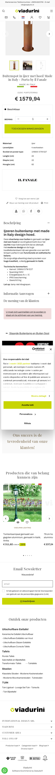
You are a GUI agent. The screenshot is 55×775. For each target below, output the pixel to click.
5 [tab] (33, 557)
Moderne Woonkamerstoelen (16, 678)
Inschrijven (28, 601)
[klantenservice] (14, 17)
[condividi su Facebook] (31, 211)
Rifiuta (27, 423)
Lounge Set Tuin (22, 687)
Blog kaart (43, 746)
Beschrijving (12, 223)
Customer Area (11, 732)
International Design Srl (18, 720)
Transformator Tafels (11, 663)
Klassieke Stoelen (10, 673)
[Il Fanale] (27, 180)
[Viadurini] (27, 11)
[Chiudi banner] (51, 349)
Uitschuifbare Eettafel (15, 629)
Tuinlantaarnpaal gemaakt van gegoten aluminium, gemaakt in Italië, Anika (22, 537)
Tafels (6, 651)
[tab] (27, 222)
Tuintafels (32, 663)
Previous (5, 34)
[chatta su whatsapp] (4, 770)
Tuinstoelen (37, 678)
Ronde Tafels (8, 656)
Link (46, 594)
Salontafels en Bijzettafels (13, 660)
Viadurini (8, 726)
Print (46, 203)
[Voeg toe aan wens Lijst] (27, 522)
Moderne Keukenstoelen (31, 673)
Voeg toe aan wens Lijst (28, 199)
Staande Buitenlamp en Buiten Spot (29, 333)
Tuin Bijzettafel (9, 692)
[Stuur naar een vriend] (16, 211)
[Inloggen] (32, 17)
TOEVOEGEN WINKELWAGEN (27, 128)
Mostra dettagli (38, 396)
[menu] (51, 10)
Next (49, 34)
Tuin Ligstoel (8, 687)
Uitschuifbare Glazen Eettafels (17, 642)
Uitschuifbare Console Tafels (16, 646)
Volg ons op (9, 738)
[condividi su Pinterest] (38, 211)
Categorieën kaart (29, 746)
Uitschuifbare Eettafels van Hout (18, 638)
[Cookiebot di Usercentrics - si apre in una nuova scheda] (33, 349)
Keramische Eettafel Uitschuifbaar (17, 634)
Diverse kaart (26, 749)
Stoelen (7, 668)
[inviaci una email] (6, 17)
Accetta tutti (28, 405)
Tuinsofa (35, 687)
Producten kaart (12, 746)
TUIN (5, 682)
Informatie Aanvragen (19, 293)
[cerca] (3, 10)
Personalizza (26, 414)
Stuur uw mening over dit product (23, 203)
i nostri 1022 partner (19, 363)
